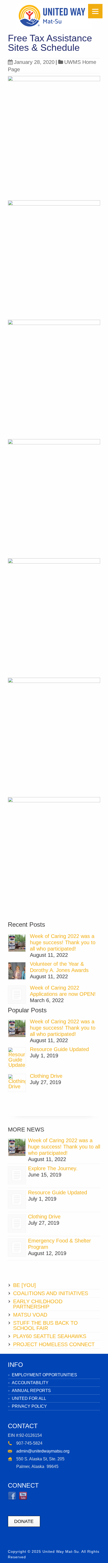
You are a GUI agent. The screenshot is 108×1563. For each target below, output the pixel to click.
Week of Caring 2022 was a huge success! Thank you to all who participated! (62, 942)
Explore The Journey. (53, 1168)
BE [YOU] (24, 1285)
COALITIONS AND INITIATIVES (50, 1293)
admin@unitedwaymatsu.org (42, 1451)
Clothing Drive (46, 1076)
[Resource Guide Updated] (17, 1057)
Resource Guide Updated (59, 1049)
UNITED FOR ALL (29, 1398)
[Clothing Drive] (17, 1083)
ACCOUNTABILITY (30, 1382)
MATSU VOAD (30, 1315)
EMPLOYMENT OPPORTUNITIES (44, 1375)
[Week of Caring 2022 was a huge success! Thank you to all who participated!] (17, 943)
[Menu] (95, 11)
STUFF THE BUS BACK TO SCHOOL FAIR (45, 1325)
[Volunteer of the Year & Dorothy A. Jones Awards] (17, 971)
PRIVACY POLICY (29, 1406)
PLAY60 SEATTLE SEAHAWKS (49, 1336)
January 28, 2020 (34, 62)
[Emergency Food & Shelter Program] (17, 1248)
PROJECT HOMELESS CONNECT (54, 1344)
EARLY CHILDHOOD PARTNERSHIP (37, 1304)
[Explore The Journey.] (17, 1175)
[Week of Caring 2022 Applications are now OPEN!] (17, 995)
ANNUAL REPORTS (31, 1390)
